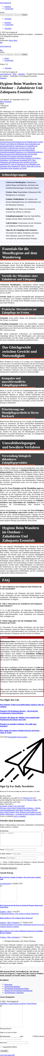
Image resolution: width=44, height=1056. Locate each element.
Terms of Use (28, 798)
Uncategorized (5, 883)
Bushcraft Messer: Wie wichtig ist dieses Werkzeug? (16, 918)
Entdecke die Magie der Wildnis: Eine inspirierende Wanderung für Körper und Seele (19, 719)
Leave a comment (19, 816)
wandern (24, 737)
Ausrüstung (15, 922)
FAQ (28, 160)
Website (3, 858)
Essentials (11, 737)
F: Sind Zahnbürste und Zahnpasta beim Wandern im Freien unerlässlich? (18, 162)
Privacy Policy (32, 800)
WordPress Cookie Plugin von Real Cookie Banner (18, 1003)
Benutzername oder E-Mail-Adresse (22, 1036)
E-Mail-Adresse (6, 854)
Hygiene (18, 737)
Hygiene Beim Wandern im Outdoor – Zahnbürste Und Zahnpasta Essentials (21, 159)
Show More (13, 40)
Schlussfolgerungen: (7, 142)
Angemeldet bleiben (9, 1047)
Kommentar (22, 831)
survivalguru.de (5, 3)
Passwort (3, 1043)
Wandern (3, 78)
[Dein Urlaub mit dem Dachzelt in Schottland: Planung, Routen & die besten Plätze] (8, 901)
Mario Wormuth (5, 102)
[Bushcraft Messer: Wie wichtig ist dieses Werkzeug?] (19, 914)
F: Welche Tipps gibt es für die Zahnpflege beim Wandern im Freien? (20, 167)
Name (3, 849)
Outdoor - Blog (5, 912)
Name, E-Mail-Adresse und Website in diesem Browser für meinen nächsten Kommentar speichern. (22, 863)
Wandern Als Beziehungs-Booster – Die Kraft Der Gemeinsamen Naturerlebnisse (19, 712)
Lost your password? (7, 1055)
